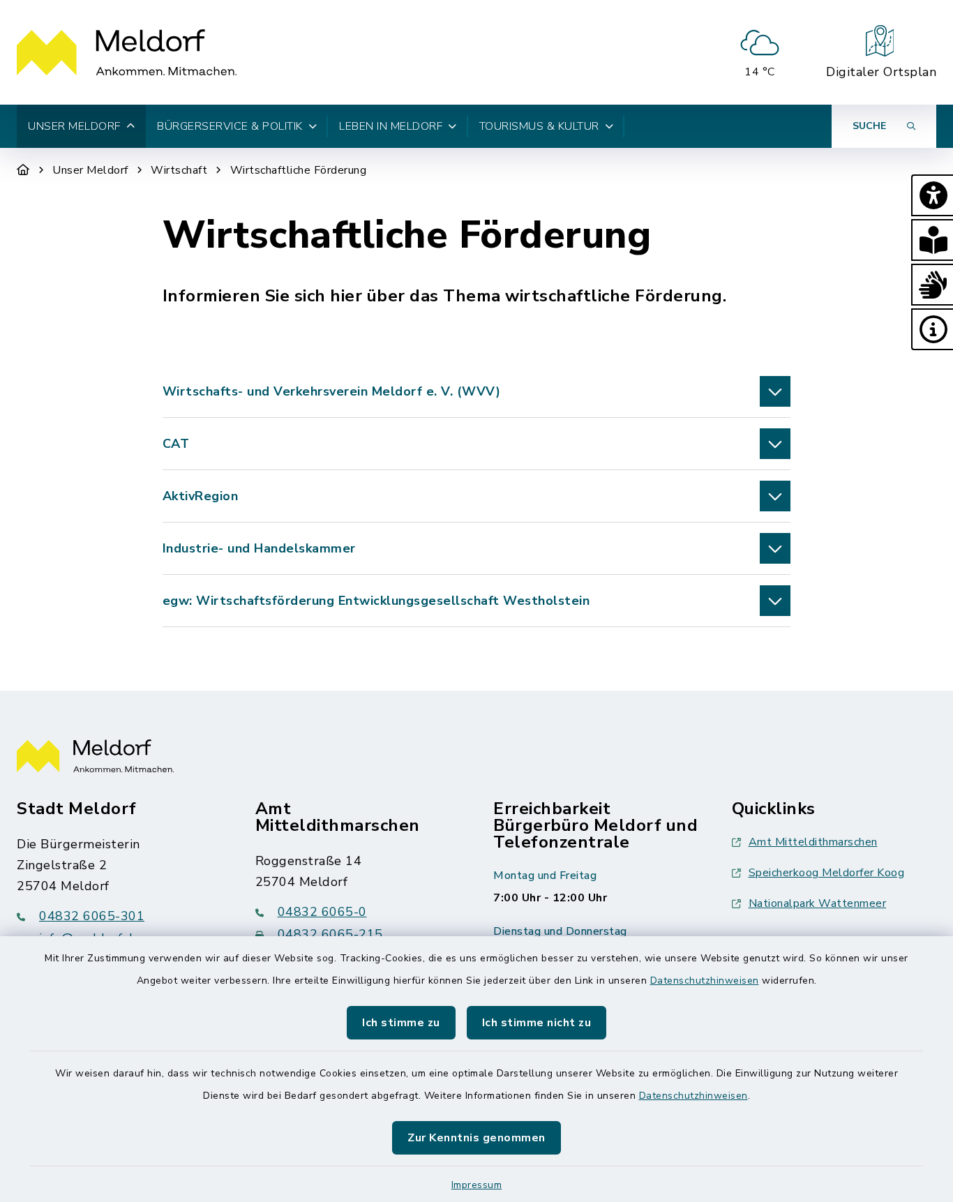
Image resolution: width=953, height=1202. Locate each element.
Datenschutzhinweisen (704, 980)
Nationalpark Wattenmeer (818, 903)
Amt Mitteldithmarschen (813, 842)
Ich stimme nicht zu (537, 1022)
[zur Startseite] (127, 52)
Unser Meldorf (90, 170)
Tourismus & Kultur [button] (539, 126)
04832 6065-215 (330, 934)
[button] (932, 195)
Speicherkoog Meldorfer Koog (827, 872)
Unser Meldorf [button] (74, 126)
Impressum (476, 1185)
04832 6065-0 (322, 911)
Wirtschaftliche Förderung (298, 170)
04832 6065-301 (91, 916)
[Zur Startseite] (23, 170)
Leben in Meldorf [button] (390, 126)
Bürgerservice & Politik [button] (230, 126)
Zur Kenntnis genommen (476, 1137)
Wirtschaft (179, 170)
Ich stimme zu (401, 1022)
